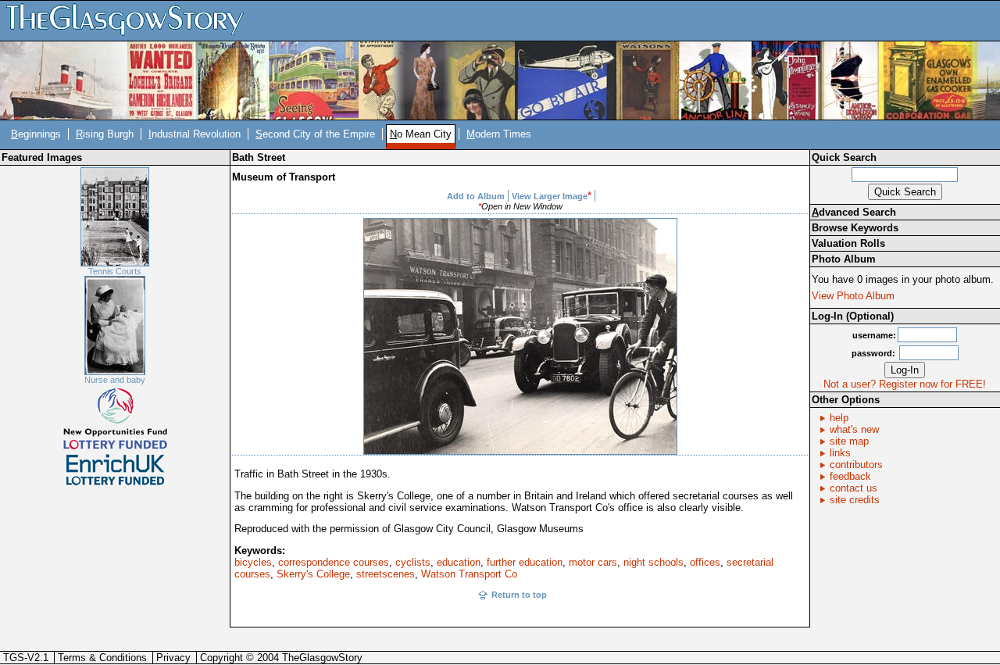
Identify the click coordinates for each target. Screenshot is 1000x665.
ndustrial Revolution (194, 134)
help (839, 418)
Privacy (173, 657)
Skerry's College (313, 574)
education (458, 562)
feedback (850, 476)
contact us (853, 488)
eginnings (36, 134)
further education (524, 562)
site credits (855, 500)
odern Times (498, 134)
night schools (653, 562)
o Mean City (421, 134)
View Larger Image (550, 196)
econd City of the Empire (315, 134)
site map (849, 441)
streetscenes (385, 574)
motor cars (593, 562)
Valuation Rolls (848, 243)
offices (705, 562)
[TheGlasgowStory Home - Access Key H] (130, 20)
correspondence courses (333, 562)
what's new (854, 429)
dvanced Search (854, 212)
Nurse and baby (114, 379)
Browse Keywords (855, 228)
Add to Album (476, 196)
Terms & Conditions (102, 657)
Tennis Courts (114, 271)
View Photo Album (853, 296)
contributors (856, 464)
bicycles (253, 562)
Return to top (519, 594)
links (840, 453)
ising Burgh (105, 134)
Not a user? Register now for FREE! (904, 384)
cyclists (412, 562)
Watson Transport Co (469, 574)
